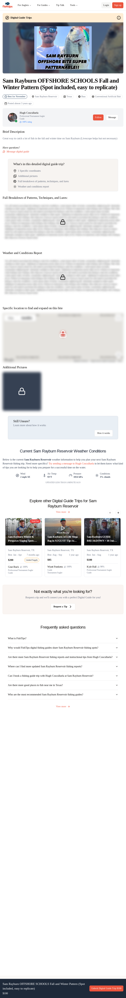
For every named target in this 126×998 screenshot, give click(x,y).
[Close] (101, 477)
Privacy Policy (73, 507)
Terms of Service (57, 507)
